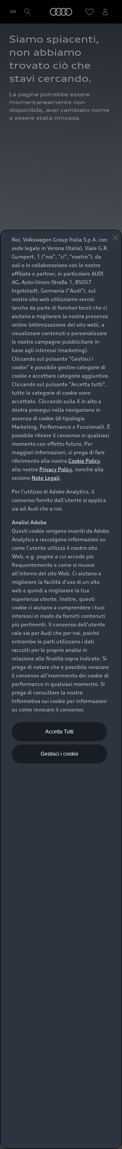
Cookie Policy (84, 461)
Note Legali (46, 478)
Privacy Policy (55, 469)
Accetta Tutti (59, 731)
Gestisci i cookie (59, 754)
